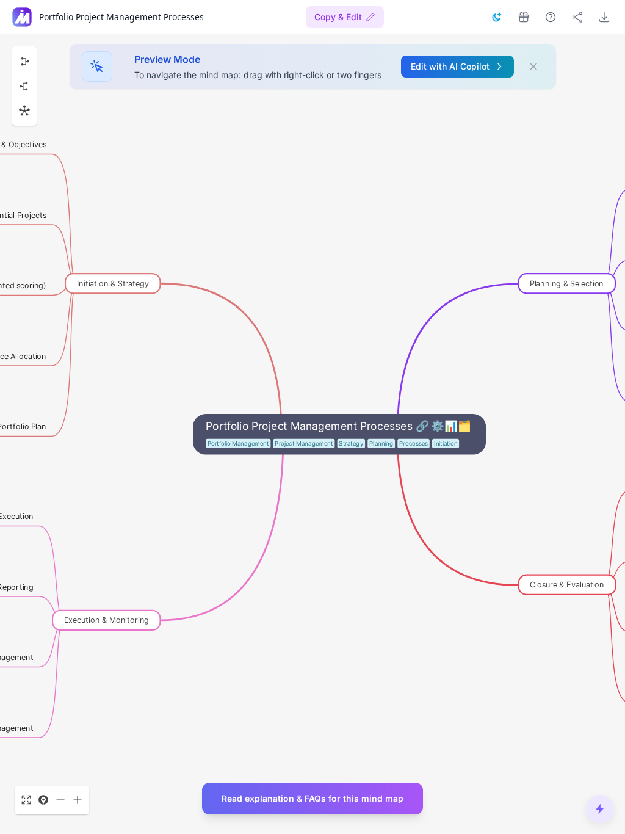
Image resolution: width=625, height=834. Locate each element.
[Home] (22, 17)
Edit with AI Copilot (450, 66)
